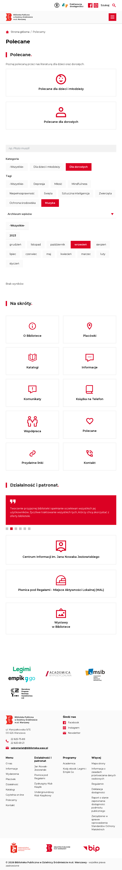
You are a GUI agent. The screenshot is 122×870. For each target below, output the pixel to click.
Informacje (12, 768)
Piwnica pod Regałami (41, 777)
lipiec (13, 254)
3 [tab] (16, 528)
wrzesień (81, 244)
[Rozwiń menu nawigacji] (112, 17)
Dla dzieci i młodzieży (47, 166)
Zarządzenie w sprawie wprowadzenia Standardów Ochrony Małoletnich (103, 823)
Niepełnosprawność (22, 193)
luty (102, 254)
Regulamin (98, 783)
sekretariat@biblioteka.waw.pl (29, 748)
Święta (48, 193)
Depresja (39, 183)
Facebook (90, 5)
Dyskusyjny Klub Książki (43, 785)
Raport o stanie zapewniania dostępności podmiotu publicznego (100, 804)
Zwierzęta (105, 193)
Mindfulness (79, 183)
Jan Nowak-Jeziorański (40, 768)
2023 (13, 235)
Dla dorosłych (79, 166)
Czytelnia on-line (15, 794)
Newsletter (74, 733)
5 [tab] (25, 528)
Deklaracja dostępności (76, 5)
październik (57, 244)
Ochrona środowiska (23, 202)
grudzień (15, 244)
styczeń (14, 263)
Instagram (96, 5)
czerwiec (31, 254)
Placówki (11, 779)
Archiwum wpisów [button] (20, 214)
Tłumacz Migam (65, 5)
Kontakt (10, 805)
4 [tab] (20, 528)
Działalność (12, 784)
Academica (69, 763)
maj (48, 254)
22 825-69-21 (17, 743)
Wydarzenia (12, 774)
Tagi (9, 176)
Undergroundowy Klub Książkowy (44, 794)
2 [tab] (11, 528)
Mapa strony (98, 763)
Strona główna (20, 31)
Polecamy (11, 800)
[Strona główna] (21, 17)
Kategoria (12, 158)
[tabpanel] (61, 510)
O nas (9, 763)
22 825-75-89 (18, 739)
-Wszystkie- (17, 166)
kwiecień (66, 254)
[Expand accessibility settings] (57, 5)
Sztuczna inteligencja (75, 193)
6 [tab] (29, 528)
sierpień (101, 244)
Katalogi (10, 789)
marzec (86, 254)
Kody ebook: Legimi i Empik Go (74, 770)
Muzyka (50, 202)
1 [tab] (7, 528)
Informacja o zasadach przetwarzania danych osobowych (104, 773)
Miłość (58, 183)
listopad (36, 244)
